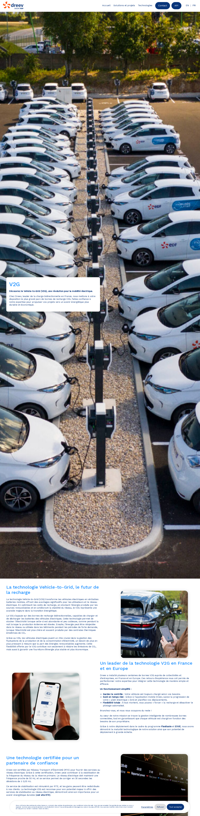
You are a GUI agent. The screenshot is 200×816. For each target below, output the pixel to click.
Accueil (106, 5)
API (176, 5)
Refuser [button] (160, 807)
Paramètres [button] (147, 807)
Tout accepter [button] (175, 807)
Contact (162, 5)
